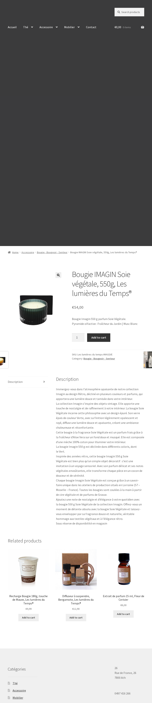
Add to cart (98, 337)
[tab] (28, 382)
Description (15, 382)
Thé (25, 27)
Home (15, 252)
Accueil (12, 27)
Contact (91, 27)
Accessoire (46, 27)
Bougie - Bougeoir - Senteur (52, 252)
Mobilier (69, 27)
